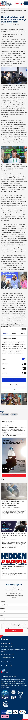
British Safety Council (8, 657)
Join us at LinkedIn (11, 666)
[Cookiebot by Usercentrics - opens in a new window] (20, 329)
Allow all (14, 379)
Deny (14, 389)
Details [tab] (14, 333)
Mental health (4, 414)
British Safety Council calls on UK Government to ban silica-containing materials (13, 503)
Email (1, 615)
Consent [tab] (5, 333)
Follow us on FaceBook (2, 666)
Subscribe (14, 475)
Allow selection (14, 384)
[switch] (24, 364)
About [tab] (22, 333)
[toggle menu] (26, 3)
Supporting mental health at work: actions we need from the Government (14, 434)
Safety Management (5, 8)
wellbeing (14, 414)
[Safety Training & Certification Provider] (6, 3)
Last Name (2, 608)
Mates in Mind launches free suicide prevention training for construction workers (13, 426)
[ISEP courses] (5, 708)
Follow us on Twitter (6, 666)
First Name (2, 601)
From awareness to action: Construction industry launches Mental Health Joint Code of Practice (13, 430)
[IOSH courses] (20, 698)
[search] (24, 3)
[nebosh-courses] (13, 698)
